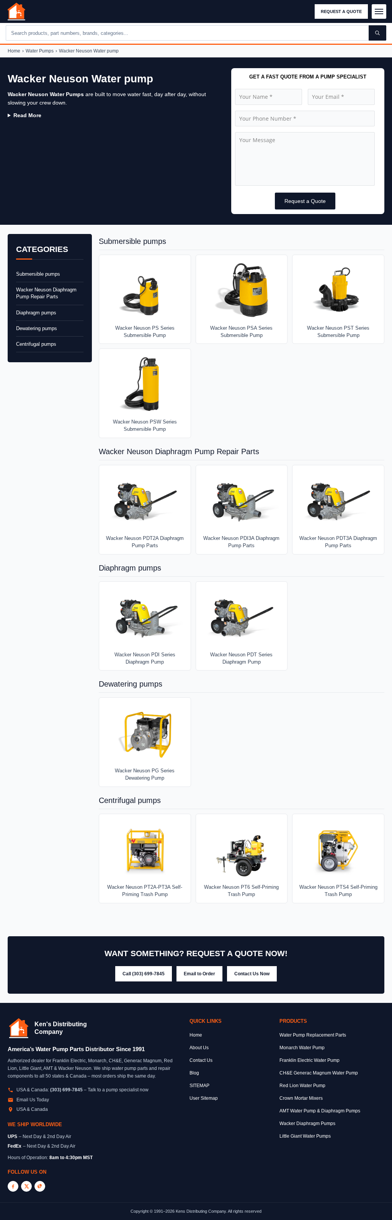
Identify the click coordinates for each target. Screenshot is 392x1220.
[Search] (377, 33)
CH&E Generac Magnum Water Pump (318, 1073)
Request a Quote (341, 11)
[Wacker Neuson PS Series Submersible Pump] (145, 290)
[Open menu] (379, 11)
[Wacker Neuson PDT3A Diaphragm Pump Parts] (338, 501)
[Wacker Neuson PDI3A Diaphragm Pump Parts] (242, 501)
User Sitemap (203, 1098)
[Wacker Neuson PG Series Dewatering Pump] (145, 733)
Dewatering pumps (36, 328)
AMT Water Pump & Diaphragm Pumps (319, 1111)
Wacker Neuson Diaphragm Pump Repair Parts (46, 293)
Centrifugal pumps (36, 344)
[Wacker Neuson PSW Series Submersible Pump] (145, 384)
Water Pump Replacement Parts (312, 1035)
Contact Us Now (252, 973)
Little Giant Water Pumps (305, 1136)
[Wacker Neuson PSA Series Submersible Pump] (242, 290)
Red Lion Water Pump (302, 1085)
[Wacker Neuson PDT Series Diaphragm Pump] (242, 617)
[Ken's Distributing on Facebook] (13, 1186)
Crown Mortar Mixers (301, 1098)
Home (14, 51)
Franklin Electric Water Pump (309, 1060)
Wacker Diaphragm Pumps (307, 1123)
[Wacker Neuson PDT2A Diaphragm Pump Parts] (145, 501)
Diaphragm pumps (36, 313)
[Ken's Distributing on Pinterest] (39, 1186)
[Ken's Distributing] (16, 11)
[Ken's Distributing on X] (26, 1186)
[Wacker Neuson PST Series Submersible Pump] (338, 290)
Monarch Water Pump (302, 1047)
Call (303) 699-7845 (143, 973)
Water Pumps (40, 51)
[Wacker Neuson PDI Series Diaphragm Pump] (145, 617)
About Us (199, 1047)
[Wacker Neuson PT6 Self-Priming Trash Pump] (242, 849)
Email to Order (199, 973)
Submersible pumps (38, 274)
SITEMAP (199, 1085)
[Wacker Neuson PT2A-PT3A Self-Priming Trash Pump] (145, 849)
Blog (194, 1073)
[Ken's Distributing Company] (19, 1028)
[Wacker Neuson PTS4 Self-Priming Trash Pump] (338, 849)
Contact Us (200, 1060)
